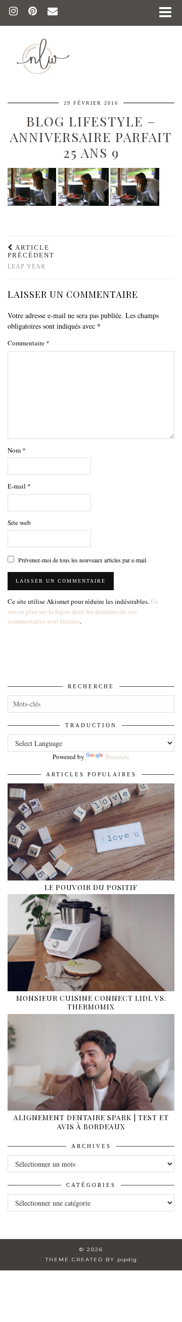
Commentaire (29, 342)
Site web (19, 522)
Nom (17, 450)
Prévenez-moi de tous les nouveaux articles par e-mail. (83, 560)
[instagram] (13, 12)
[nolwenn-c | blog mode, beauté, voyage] (91, 41)
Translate (117, 756)
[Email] (53, 12)
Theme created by (91, 1259)
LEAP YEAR (31, 257)
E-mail (19, 486)
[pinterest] (32, 12)
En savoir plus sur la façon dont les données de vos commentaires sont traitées (83, 611)
